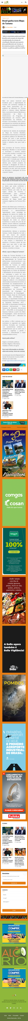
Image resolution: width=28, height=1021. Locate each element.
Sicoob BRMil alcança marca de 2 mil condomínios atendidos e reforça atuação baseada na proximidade (7, 393)
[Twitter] (7, 369)
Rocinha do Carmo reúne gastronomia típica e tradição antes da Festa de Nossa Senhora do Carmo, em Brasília (19, 861)
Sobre (9, 1015)
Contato (22, 1015)
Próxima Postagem (21, 427)
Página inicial (5, 18)
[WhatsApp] (10, 369)
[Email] (17, 369)
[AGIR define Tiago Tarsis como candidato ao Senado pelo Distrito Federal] (7, 405)
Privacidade (15, 1015)
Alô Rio (19, 1018)
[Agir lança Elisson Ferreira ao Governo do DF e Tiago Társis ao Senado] (20, 384)
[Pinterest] (14, 369)
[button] (2, 2)
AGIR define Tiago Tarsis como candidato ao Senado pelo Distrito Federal (7, 413)
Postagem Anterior (6, 427)
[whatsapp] (17, 1008)
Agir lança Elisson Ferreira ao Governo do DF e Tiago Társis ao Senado (20, 391)
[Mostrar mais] (21, 369)
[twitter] (10, 1008)
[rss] (21, 1008)
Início (5, 1015)
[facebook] (7, 1008)
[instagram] (14, 1008)
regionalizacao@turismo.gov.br (16, 361)
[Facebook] (3, 369)
